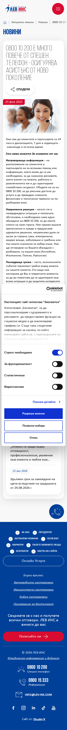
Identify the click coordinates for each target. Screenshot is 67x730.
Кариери (17, 544)
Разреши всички (33, 413)
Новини (43, 22)
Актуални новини (22, 22)
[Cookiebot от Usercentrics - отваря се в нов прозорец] (47, 289)
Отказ (33, 437)
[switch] (57, 364)
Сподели (20, 90)
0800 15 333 (38, 680)
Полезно (52, 538)
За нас (25, 532)
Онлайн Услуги (33, 561)
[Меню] (58, 9)
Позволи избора (34, 425)
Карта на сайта (47, 551)
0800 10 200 (37, 667)
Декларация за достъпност (34, 604)
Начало (5, 22)
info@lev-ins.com (38, 694)
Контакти (22, 551)
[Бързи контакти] (56, 511)
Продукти (45, 532)
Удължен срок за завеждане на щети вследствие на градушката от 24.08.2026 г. (33, 484)
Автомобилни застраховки (33, 582)
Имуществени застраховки (34, 590)
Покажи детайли (44, 401)
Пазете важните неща (46, 544)
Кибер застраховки (33, 597)
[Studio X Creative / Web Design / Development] (39, 719)
